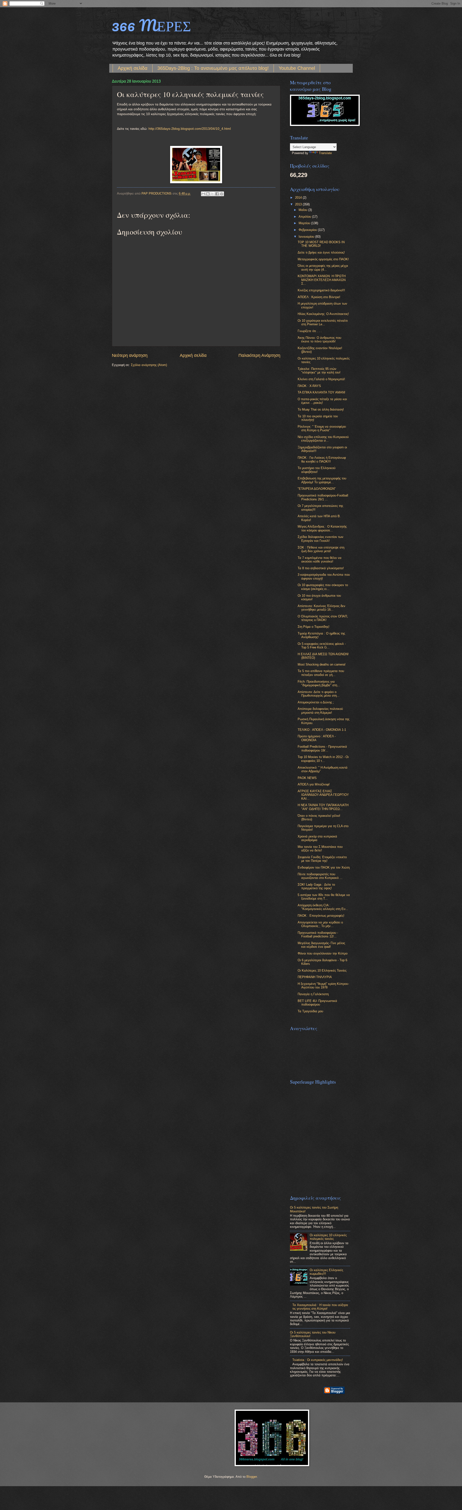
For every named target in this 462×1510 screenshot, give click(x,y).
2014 (299, 197)
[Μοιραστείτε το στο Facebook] (217, 193)
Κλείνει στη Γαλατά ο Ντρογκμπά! (321, 379)
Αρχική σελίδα (133, 68)
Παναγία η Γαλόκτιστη (313, 994)
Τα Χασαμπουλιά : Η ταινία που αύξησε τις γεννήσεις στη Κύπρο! (320, 1306)
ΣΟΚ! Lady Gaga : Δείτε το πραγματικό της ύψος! (316, 886)
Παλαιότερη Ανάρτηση (259, 355)
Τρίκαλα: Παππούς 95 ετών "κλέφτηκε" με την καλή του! (319, 370)
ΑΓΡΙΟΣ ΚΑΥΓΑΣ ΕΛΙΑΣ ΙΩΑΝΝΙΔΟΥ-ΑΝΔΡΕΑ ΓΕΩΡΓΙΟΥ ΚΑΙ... (323, 794)
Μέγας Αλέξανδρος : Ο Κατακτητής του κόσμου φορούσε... (322, 528)
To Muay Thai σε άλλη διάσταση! (321, 409)
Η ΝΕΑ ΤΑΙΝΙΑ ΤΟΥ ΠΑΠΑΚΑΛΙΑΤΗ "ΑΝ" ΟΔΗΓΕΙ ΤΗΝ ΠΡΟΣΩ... (323, 807)
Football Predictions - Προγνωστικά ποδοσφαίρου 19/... (322, 748)
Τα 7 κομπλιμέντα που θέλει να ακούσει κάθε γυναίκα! (319, 559)
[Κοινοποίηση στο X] (212, 193)
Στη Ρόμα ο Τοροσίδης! (313, 626)
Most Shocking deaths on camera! (322, 664)
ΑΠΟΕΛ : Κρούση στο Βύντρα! (319, 297)
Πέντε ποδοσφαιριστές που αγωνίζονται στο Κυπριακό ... (320, 876)
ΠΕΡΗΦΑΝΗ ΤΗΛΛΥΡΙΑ (315, 977)
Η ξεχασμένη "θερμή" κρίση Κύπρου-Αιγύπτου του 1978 (323, 985)
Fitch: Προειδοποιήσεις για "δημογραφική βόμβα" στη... (319, 683)
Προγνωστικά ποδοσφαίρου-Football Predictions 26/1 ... (323, 497)
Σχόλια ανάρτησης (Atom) (149, 365)
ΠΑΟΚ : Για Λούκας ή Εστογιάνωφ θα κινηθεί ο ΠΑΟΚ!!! (322, 459)
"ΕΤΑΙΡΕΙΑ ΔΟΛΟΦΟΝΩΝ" (317, 488)
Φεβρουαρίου (308, 230)
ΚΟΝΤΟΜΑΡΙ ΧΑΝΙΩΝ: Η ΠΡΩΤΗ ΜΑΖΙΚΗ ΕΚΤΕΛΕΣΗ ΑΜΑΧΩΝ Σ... (322, 279)
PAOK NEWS (307, 778)
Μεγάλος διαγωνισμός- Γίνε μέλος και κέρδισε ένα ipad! (321, 944)
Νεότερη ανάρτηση (130, 355)
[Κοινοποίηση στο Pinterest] (221, 193)
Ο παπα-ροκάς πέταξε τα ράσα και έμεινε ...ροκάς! (322, 401)
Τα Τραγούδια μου (310, 1011)
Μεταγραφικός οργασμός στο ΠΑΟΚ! (323, 259)
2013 (299, 204)
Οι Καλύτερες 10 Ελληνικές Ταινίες (322, 970)
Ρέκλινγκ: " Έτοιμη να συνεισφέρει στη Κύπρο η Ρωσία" (322, 428)
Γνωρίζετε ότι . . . (310, 331)
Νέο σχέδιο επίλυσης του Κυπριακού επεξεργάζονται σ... (323, 438)
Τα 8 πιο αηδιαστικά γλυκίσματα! (321, 568)
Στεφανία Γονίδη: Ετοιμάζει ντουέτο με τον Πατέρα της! (322, 859)
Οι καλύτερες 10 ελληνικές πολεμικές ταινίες (328, 1237)
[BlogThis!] (207, 193)
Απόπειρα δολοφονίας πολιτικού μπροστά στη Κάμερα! (320, 710)
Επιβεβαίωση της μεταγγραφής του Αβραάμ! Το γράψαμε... (322, 480)
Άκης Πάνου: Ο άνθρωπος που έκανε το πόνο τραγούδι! (319, 339)
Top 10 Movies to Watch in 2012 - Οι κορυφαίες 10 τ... (323, 758)
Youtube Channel (297, 68)
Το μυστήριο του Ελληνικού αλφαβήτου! (316, 469)
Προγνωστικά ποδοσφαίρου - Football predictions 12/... (318, 934)
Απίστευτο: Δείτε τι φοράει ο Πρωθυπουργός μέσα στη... (319, 693)
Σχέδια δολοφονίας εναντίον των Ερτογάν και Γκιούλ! (320, 538)
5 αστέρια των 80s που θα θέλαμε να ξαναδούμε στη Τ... (324, 896)
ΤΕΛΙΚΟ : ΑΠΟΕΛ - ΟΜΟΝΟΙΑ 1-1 (322, 730)
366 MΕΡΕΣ (151, 25)
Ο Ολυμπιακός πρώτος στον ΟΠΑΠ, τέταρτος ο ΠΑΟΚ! (323, 618)
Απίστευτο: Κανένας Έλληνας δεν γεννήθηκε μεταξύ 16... (321, 607)
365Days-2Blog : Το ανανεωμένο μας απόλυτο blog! (213, 68)
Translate (325, 153)
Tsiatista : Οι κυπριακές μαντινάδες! (317, 1360)
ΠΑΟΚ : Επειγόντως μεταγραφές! (321, 915)
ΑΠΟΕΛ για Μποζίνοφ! (314, 784)
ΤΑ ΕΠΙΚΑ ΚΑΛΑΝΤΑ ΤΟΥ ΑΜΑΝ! (321, 392)
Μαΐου (303, 210)
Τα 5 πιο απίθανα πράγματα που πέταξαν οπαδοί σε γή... (321, 672)
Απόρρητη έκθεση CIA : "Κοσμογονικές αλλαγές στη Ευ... (323, 907)
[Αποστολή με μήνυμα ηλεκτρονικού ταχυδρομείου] (203, 193)
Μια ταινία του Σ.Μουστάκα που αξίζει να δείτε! (320, 848)
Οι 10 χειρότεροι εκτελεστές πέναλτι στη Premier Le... (323, 322)
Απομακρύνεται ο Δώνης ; (316, 702)
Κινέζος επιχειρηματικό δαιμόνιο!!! (321, 290)
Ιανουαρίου (307, 236)
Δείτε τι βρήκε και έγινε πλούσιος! (321, 252)
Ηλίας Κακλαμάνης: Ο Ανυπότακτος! (323, 314)
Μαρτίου (305, 223)
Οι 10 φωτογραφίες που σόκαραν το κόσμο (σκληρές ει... (323, 586)
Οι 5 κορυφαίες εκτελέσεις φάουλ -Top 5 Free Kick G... (322, 645)
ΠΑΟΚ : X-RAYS (309, 386)
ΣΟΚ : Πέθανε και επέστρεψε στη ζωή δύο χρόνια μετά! (321, 549)
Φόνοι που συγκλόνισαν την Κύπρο (322, 953)
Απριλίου (305, 216)
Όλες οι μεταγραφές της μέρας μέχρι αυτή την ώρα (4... (323, 267)
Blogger (251, 1476)
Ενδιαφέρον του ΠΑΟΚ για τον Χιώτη (324, 867)
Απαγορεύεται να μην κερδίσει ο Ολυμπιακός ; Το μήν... (320, 924)
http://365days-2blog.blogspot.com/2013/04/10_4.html (189, 129)
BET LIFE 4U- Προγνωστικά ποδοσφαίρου (317, 1002)
